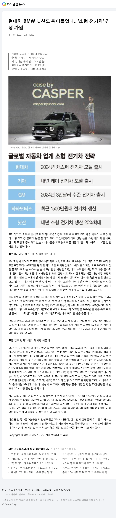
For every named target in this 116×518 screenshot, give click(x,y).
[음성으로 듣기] (90, 43)
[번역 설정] (96, 43)
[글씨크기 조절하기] (102, 43)
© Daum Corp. (9, 504)
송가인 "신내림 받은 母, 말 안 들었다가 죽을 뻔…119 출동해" (86, 472)
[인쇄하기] (108, 43)
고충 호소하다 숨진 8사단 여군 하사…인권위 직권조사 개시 (34, 454)
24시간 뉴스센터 (32, 489)
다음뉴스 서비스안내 (12, 489)
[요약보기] (84, 43)
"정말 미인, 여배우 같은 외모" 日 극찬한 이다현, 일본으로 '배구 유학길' (34, 463)
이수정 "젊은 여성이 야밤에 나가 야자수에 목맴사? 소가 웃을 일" (86, 458)
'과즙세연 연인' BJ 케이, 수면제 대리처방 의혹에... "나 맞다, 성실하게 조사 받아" (34, 458)
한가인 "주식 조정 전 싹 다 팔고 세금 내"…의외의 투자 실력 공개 (34, 467)
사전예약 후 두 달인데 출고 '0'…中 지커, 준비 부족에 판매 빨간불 (86, 463)
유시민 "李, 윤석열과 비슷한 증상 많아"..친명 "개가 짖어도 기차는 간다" (34, 472)
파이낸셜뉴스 (16, 4)
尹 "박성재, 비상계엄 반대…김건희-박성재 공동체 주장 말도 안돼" (86, 454)
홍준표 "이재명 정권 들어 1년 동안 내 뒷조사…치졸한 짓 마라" (86, 467)
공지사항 (47, 489)
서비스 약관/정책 (62, 489)
